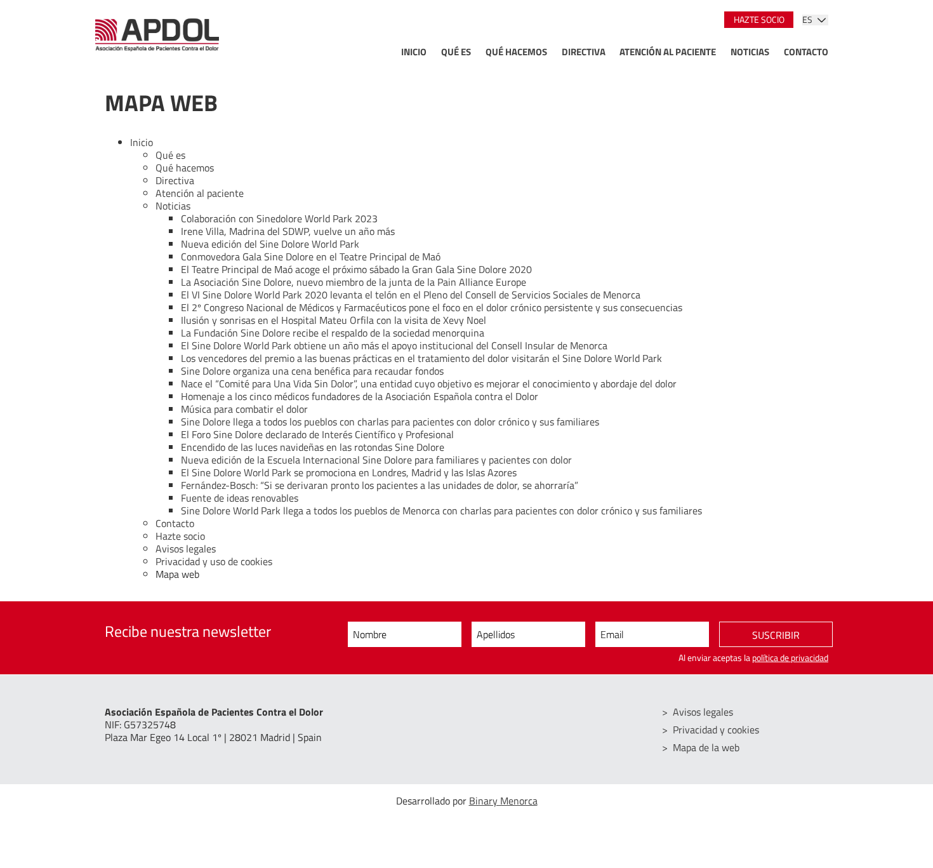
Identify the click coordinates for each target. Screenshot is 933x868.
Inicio (414, 52)
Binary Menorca (503, 800)
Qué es (456, 52)
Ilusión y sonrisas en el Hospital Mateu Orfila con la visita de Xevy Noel (333, 320)
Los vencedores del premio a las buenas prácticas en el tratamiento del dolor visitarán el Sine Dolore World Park (421, 358)
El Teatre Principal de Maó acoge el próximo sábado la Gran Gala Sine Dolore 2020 (356, 269)
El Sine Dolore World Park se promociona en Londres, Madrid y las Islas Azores (349, 472)
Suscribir (776, 635)
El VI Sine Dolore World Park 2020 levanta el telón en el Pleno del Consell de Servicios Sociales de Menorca (410, 294)
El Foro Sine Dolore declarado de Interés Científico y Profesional (317, 434)
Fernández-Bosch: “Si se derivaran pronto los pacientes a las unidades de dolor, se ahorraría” (379, 485)
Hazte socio (759, 19)
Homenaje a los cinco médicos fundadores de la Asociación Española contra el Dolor (359, 396)
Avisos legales (186, 548)
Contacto (806, 52)
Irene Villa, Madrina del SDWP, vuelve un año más (288, 231)
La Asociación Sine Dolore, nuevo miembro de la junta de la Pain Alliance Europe (353, 282)
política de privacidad (790, 658)
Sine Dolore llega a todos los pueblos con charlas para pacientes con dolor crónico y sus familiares (390, 421)
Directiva (583, 52)
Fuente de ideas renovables (239, 497)
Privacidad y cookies (716, 729)
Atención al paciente (667, 52)
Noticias (750, 52)
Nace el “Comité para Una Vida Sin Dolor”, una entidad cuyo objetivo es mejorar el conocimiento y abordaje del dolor (429, 383)
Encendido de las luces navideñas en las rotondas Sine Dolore (312, 447)
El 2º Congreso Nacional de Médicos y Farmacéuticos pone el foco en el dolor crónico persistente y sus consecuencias (431, 307)
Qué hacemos (516, 52)
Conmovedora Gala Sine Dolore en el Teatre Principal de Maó (310, 256)
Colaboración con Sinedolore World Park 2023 (279, 218)
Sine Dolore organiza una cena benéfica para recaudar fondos (312, 370)
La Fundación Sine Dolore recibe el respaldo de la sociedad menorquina (332, 332)
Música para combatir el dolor (244, 409)
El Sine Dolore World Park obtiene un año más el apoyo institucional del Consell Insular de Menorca (394, 345)
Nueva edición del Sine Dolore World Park (270, 243)
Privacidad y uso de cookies (214, 561)
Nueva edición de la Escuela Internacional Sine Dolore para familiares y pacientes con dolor (376, 459)
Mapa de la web (706, 747)
